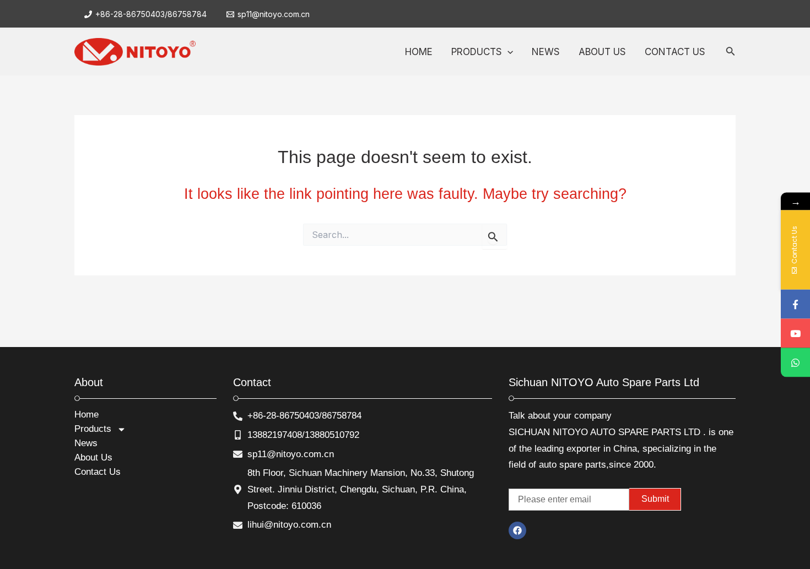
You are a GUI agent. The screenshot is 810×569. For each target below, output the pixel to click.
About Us (93, 457)
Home (86, 414)
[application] (507, 52)
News (86, 443)
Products (92, 429)
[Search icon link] (731, 53)
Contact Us (97, 472)
